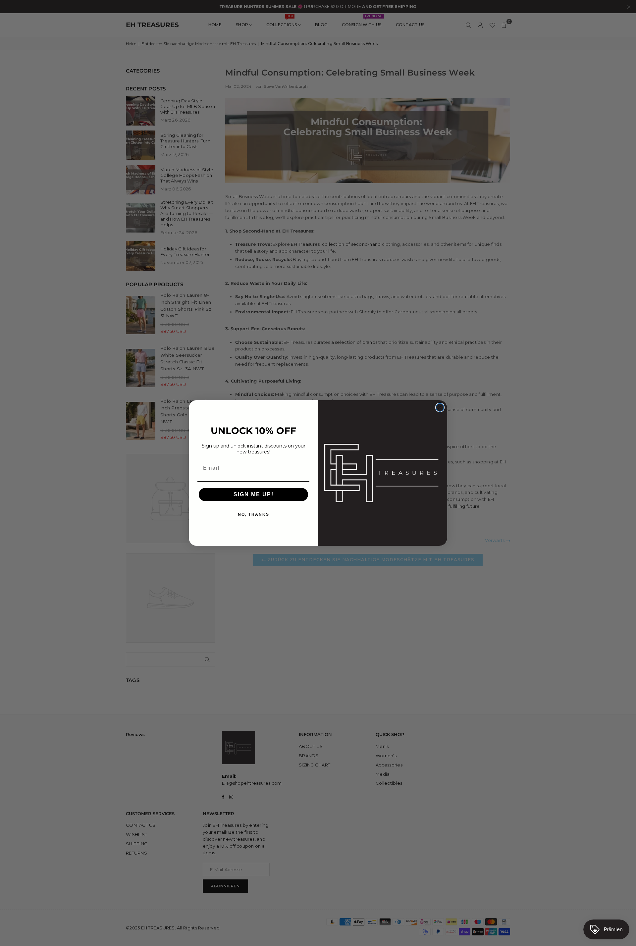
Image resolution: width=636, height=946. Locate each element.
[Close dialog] (440, 407)
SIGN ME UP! (254, 494)
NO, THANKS (253, 514)
